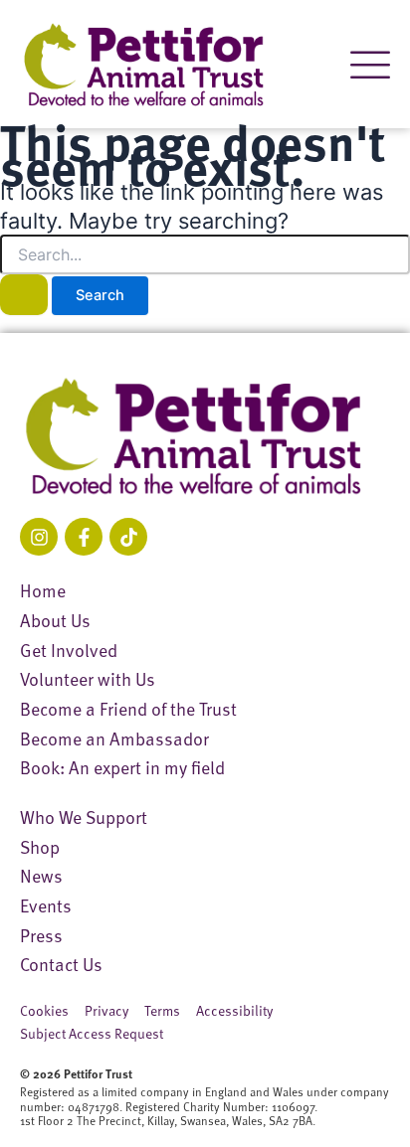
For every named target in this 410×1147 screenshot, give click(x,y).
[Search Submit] (24, 294)
